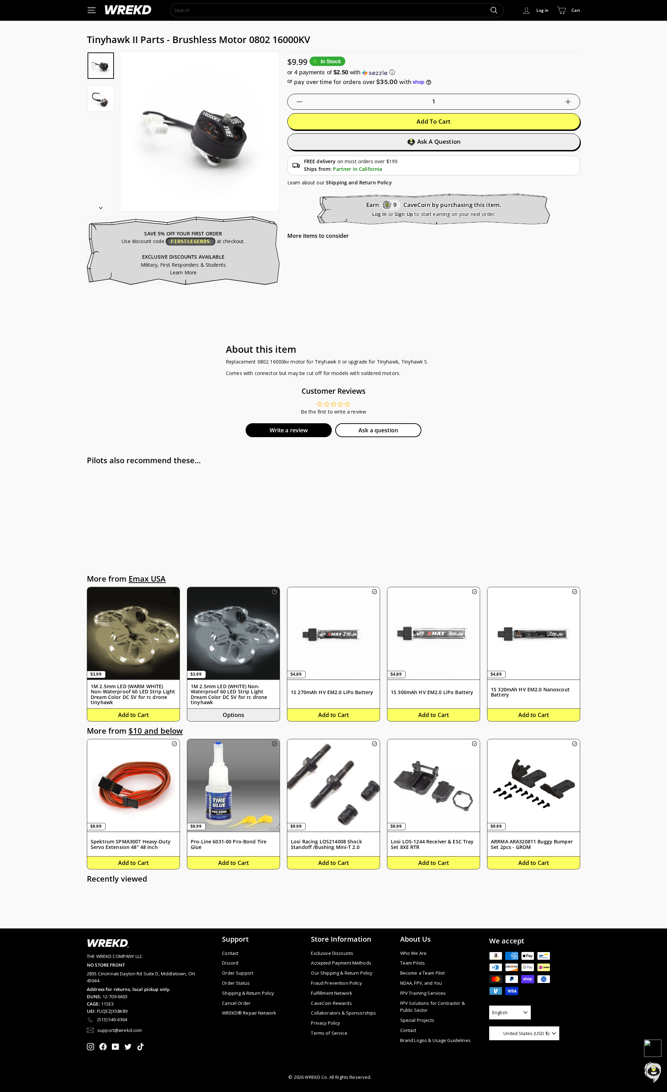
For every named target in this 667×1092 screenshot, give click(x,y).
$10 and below (156, 730)
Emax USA (147, 578)
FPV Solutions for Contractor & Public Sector (432, 1007)
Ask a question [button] (378, 430)
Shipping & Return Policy (248, 993)
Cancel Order (236, 1003)
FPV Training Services (423, 993)
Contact (230, 953)
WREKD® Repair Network (249, 1013)
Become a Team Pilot (422, 973)
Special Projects (417, 1020)
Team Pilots (412, 963)
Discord (230, 963)
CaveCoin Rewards (331, 1003)
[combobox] (337, 10)
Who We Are (413, 953)
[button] (433, 72)
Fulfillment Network (331, 993)
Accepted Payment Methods (341, 963)
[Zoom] (199, 131)
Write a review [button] (289, 430)
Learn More (183, 272)
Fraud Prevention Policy (336, 983)
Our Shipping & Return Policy (341, 973)
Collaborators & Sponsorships (343, 1013)
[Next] (101, 205)
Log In (379, 214)
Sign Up (404, 214)
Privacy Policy (325, 1023)
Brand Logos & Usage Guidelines (435, 1040)
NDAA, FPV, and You (421, 983)
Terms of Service (329, 1033)
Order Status (236, 983)
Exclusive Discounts (332, 953)
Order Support (237, 973)
